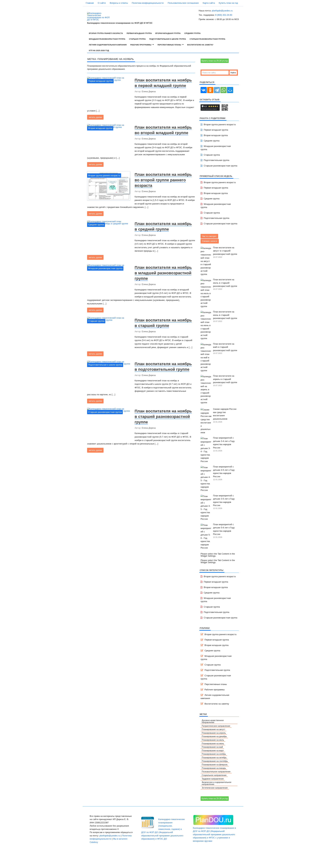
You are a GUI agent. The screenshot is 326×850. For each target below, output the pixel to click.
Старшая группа (137, 39)
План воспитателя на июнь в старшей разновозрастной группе (225, 315)
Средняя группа (192, 33)
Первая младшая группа (139, 33)
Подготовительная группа (216, 160)
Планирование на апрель (214, 733)
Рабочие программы (140, 45)
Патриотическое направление (216, 726)
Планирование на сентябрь (215, 761)
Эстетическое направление (215, 788)
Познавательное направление (216, 771)
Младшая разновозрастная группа (107, 39)
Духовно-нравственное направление (213, 721)
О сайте (102, 3)
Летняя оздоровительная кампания (108, 45)
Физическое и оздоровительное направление (216, 783)
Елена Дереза (149, 91)
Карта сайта (209, 3)
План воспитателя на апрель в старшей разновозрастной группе (225, 379)
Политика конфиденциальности (148, 3)
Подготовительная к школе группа (167, 39)
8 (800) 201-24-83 (223, 15)
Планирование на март (213, 750)
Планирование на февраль (215, 764)
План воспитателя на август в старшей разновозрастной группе (225, 250)
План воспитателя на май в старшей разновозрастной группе (225, 347)
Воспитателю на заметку (200, 45)
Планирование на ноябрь (214, 754)
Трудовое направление (213, 779)
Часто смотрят (209, 236)
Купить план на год (228, 3)
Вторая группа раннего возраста (106, 33)
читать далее (95, 117)
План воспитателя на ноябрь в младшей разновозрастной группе (163, 273)
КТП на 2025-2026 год (99, 50)
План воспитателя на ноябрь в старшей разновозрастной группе (163, 416)
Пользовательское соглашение (183, 3)
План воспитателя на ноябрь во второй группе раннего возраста (163, 180)
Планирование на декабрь (214, 736)
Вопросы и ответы (119, 3)
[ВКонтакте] (204, 90)
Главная (90, 3)
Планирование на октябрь (214, 757)
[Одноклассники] (210, 90)
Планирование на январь (214, 768)
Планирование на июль (213, 740)
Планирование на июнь (213, 743)
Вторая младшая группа (168, 33)
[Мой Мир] (230, 90)
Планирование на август (213, 729)
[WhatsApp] (223, 90)
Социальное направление (214, 775)
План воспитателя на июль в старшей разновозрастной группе (225, 282)
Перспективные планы (169, 45)
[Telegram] (217, 90)
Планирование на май (212, 747)
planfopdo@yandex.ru (222, 10)
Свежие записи (209, 241)
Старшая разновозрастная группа (207, 39)
